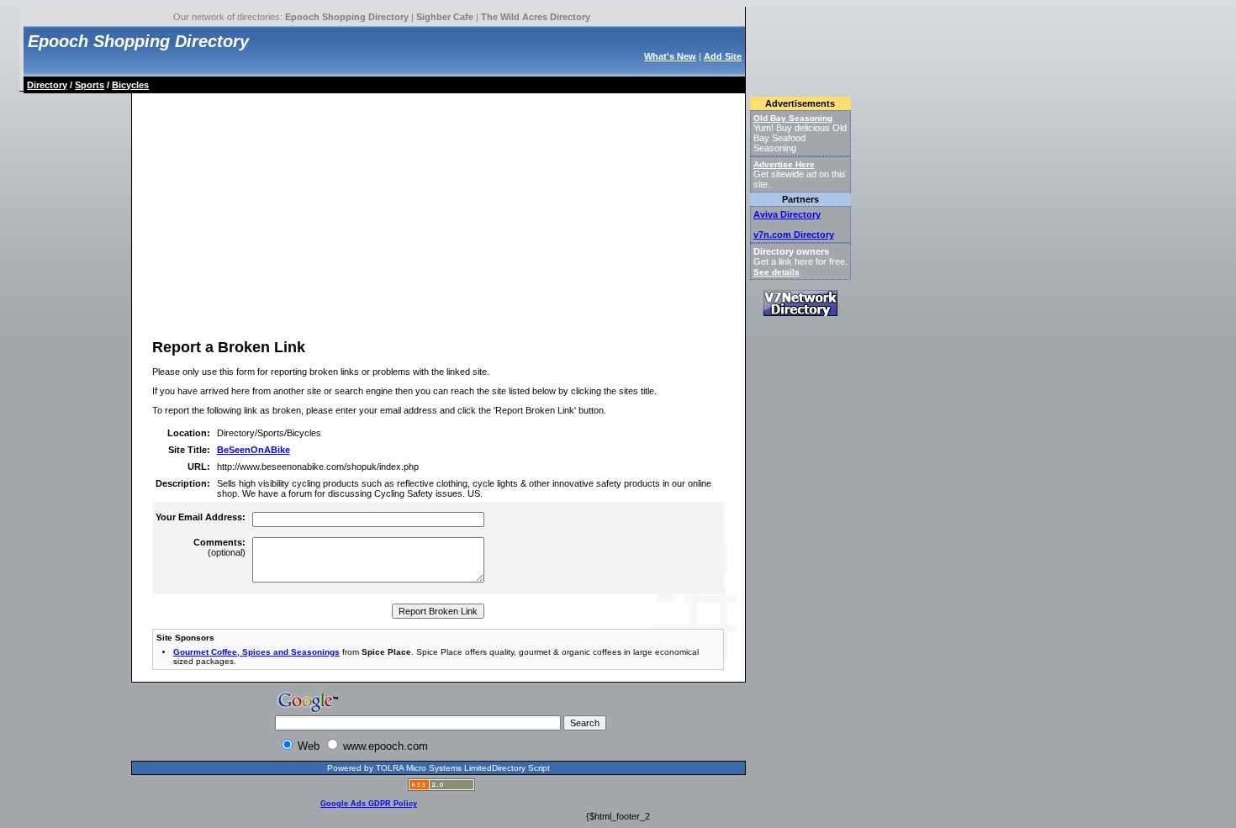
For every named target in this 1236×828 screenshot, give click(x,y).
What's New (670, 56)
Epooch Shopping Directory (347, 17)
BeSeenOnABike (253, 450)
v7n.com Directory (793, 234)
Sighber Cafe (444, 17)
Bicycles (130, 85)
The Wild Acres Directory (535, 17)
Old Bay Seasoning (792, 118)
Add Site (723, 56)
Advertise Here (784, 164)
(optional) (219, 547)
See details (776, 272)
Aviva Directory (787, 214)
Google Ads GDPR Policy (368, 803)
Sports (89, 85)
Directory (47, 85)
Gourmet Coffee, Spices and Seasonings (256, 652)
